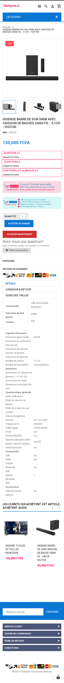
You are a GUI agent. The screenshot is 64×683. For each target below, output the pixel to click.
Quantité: (10, 216)
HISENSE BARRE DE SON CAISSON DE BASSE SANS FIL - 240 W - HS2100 (47, 552)
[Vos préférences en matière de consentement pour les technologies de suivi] (58, 677)
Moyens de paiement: (15, 269)
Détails (11, 283)
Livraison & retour (18, 289)
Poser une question (18, 250)
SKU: (5, 132)
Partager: (9, 261)
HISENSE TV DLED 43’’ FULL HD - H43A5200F (15, 549)
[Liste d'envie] (19, 519)
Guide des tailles (17, 295)
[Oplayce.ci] (32, 666)
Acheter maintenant (19, 234)
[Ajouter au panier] (12, 519)
